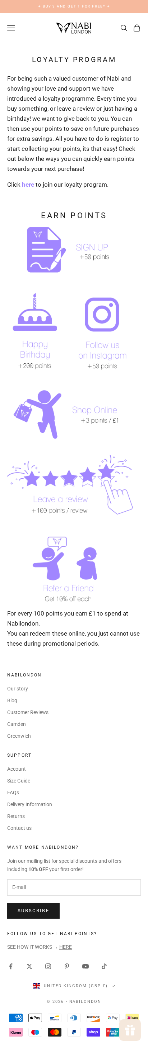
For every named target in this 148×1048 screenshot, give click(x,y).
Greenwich (19, 736)
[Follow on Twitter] (29, 966)
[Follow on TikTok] (104, 966)
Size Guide (18, 781)
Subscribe (33, 910)
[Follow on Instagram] (48, 966)
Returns (16, 816)
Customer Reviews (27, 712)
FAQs (13, 792)
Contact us (19, 828)
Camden (16, 724)
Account (16, 769)
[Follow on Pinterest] (66, 966)
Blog (12, 700)
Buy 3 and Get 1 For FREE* (74, 6)
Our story (17, 689)
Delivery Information (29, 804)
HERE (65, 947)
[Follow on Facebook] (10, 966)
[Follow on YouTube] (85, 966)
